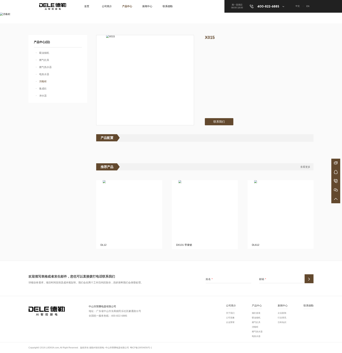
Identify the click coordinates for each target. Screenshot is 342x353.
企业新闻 (282, 313)
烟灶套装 (256, 313)
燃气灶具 (44, 60)
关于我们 (230, 313)
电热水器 (44, 74)
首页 (86, 6)
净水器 (43, 95)
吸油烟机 (44, 52)
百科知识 (282, 322)
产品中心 (127, 6)
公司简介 (107, 6)
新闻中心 (147, 6)
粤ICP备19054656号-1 (141, 347)
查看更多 (305, 166)
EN (307, 6)
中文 (298, 6)
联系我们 (219, 121)
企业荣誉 (230, 322)
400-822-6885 (268, 6)
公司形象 (230, 317)
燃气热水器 (45, 67)
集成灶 (43, 88)
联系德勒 (168, 6)
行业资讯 (282, 317)
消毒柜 (43, 81)
